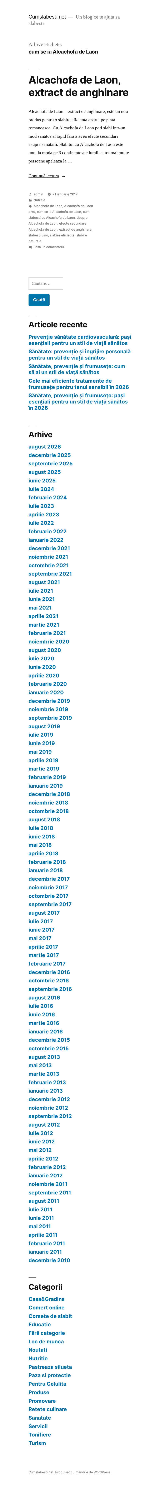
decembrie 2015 (49, 1040)
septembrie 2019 (50, 718)
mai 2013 (40, 1065)
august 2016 (44, 997)
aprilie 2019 (43, 760)
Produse (39, 1392)
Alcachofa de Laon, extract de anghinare (79, 86)
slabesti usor (38, 235)
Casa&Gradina (47, 1299)
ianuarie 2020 (46, 692)
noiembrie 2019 (48, 709)
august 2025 (45, 472)
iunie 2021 (42, 599)
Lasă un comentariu (49, 247)
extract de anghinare (75, 229)
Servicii (38, 1426)
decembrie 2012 (49, 1099)
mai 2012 (40, 1150)
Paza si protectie (50, 1375)
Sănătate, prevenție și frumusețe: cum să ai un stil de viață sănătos (77, 369)
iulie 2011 (40, 1209)
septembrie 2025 (51, 463)
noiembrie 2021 (48, 557)
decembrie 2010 (49, 1260)
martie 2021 (44, 625)
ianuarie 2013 (46, 1091)
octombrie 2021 (49, 565)
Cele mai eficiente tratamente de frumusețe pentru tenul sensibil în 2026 (79, 384)
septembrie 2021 (50, 574)
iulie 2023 (41, 506)
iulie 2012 (41, 1133)
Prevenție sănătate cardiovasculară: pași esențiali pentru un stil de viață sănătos (80, 340)
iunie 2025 (42, 480)
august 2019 (44, 726)
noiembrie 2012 (48, 1108)
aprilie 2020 (44, 675)
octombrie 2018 (49, 811)
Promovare (42, 1401)
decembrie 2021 (49, 548)
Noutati (38, 1350)
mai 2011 (40, 1226)
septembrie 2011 (50, 1192)
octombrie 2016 (49, 980)
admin (38, 194)
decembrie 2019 (49, 701)
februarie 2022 (48, 531)
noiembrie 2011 (48, 1184)
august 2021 (44, 582)
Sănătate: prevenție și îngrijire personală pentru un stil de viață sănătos (80, 354)
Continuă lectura (47, 176)
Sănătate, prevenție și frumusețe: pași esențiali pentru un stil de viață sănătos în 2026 (78, 401)
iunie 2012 (42, 1141)
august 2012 (44, 1125)
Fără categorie (47, 1333)
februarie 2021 (47, 633)
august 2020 (45, 650)
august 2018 (44, 819)
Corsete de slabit (50, 1316)
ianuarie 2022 (46, 540)
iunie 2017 (42, 930)
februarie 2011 (47, 1243)
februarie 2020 (48, 684)
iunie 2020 (42, 667)
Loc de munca (46, 1341)
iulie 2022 (41, 523)
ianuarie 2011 (45, 1252)
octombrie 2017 (49, 896)
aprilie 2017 (43, 947)
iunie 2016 (42, 1014)
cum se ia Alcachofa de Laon (59, 212)
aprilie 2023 (44, 514)
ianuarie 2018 (46, 870)
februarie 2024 (48, 497)
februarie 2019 (47, 777)
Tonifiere (40, 1435)
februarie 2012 (47, 1167)
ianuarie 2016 (46, 1031)
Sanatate (40, 1418)
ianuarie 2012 (46, 1175)
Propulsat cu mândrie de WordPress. (83, 1472)
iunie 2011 (41, 1218)
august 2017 (44, 913)
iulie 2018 (41, 828)
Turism (37, 1443)
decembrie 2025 (50, 455)
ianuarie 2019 (46, 786)
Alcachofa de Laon (48, 206)
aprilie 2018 (43, 853)
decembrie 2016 (49, 972)
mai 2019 (40, 752)
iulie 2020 (41, 658)
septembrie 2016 (50, 989)
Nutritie (39, 200)
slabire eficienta (62, 235)
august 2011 (44, 1201)
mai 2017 (40, 938)
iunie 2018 (42, 836)
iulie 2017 (41, 921)
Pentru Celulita (47, 1384)
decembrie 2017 (49, 879)
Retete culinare (48, 1409)
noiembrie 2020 (49, 641)
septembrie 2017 (50, 904)
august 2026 (45, 446)
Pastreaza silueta (50, 1367)
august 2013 (44, 1057)
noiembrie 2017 (48, 887)
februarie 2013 (47, 1082)
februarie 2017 (47, 964)
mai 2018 (40, 845)
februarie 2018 (47, 862)
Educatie (40, 1324)
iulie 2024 (41, 489)
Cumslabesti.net (47, 17)
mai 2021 (40, 608)
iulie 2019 (41, 735)
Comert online (47, 1307)
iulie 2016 (41, 1006)
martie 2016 (44, 1023)
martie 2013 (44, 1074)
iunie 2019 (42, 743)
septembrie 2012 (50, 1116)
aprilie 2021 (43, 616)
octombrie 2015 (49, 1048)
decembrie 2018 (49, 794)
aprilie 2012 (43, 1158)
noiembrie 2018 (48, 802)
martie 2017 (44, 955)
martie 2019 (44, 769)
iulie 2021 (41, 591)
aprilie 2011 (43, 1235)
